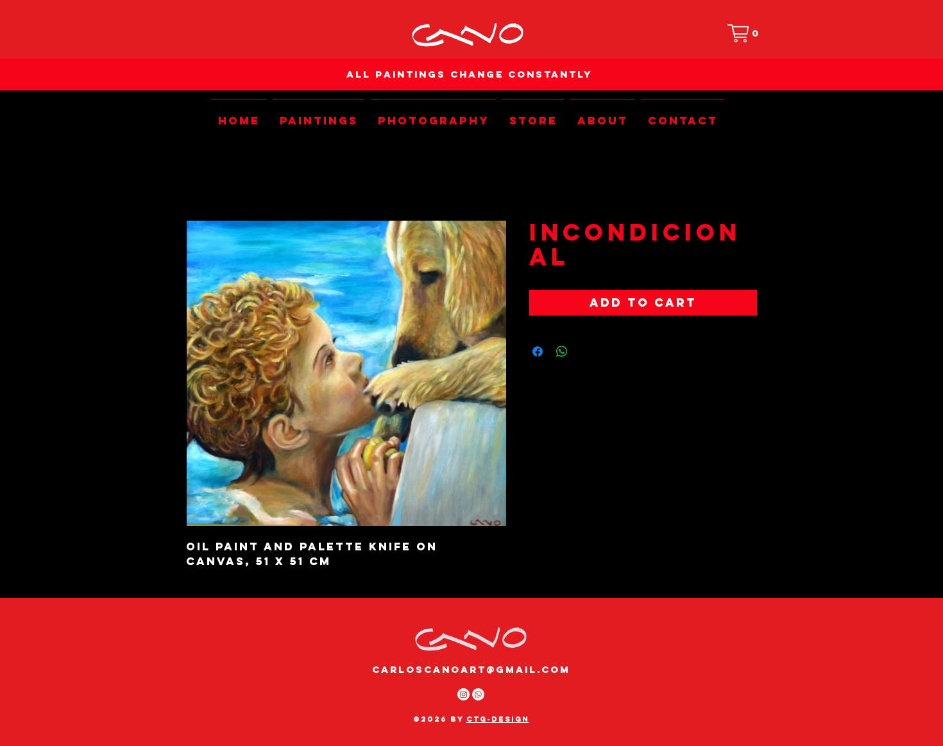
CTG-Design (497, 719)
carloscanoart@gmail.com (471, 669)
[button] (746, 33)
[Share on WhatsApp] (562, 351)
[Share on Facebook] (537, 351)
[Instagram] (463, 694)
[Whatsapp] (478, 694)
